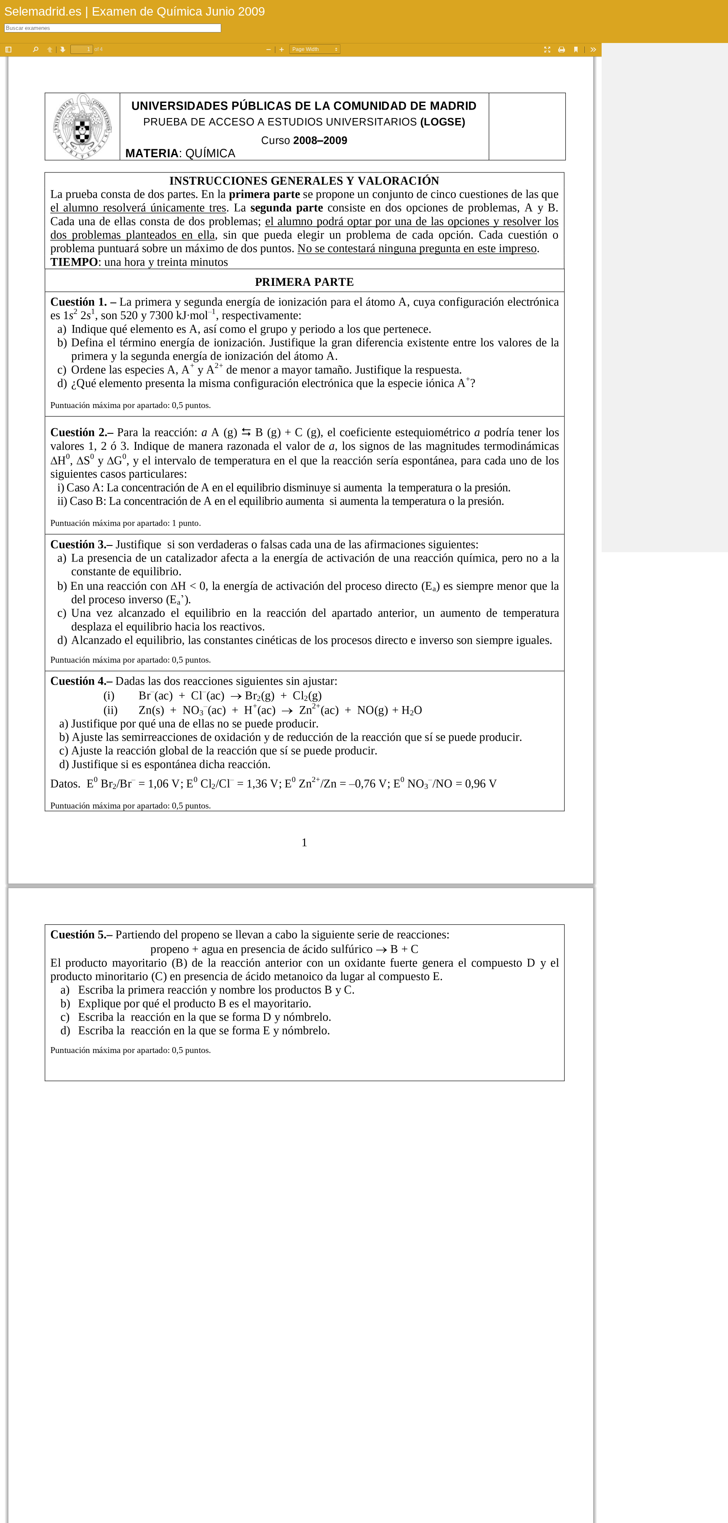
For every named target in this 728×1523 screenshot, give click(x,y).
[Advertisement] (665, 169)
